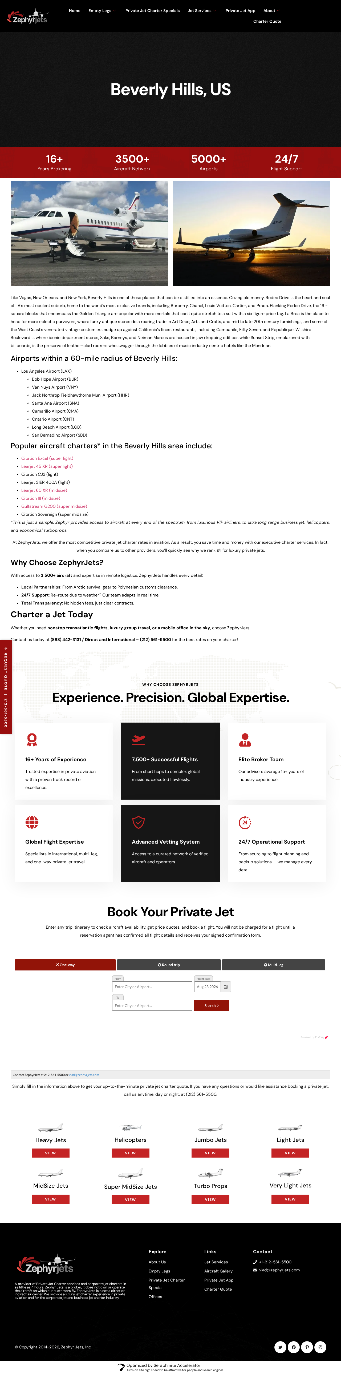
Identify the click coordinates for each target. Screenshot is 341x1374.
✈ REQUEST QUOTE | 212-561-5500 (6, 687)
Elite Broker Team (261, 759)
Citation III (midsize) (40, 498)
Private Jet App (240, 10)
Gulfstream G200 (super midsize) (54, 506)
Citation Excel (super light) (47, 458)
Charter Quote (267, 21)
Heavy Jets (50, 1140)
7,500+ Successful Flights (165, 759)
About (269, 10)
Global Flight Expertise (54, 841)
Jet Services (200, 10)
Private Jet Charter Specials (152, 10)
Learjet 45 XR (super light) (47, 466)
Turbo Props (210, 1186)
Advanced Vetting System (166, 841)
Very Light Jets (290, 1185)
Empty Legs (99, 10)
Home (74, 10)
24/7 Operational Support (271, 841)
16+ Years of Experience (55, 759)
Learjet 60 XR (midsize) (44, 490)
